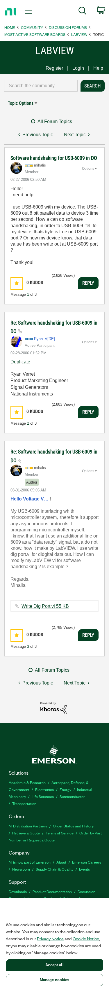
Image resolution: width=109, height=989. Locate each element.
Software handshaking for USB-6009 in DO (53, 158)
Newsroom (21, 869)
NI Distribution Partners (28, 826)
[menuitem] (82, 11)
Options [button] (88, 169)
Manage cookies (54, 980)
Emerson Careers (86, 862)
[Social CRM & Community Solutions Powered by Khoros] (53, 707)
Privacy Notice (50, 938)
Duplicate (20, 361)
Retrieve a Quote (26, 833)
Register (54, 68)
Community (32, 27)
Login (78, 68)
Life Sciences (43, 796)
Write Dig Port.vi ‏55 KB (45, 606)
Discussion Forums (68, 27)
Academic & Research (27, 782)
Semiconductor (72, 796)
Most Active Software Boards (34, 34)
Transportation (24, 803)
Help (98, 68)
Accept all (54, 965)
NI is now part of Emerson (30, 862)
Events (84, 869)
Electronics (44, 789)
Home (9, 27)
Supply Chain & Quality (54, 869)
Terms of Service (60, 833)
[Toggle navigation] (29, 11)
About (61, 862)
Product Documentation (52, 891)
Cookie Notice (86, 938)
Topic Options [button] (20, 103)
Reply (88, 283)
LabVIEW (79, 34)
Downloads (18, 891)
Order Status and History (73, 826)
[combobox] (41, 86)
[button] (16, 283)
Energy (65, 789)
